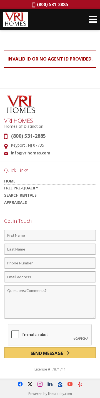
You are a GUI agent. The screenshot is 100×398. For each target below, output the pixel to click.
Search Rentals (20, 195)
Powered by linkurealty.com (50, 393)
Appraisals (15, 202)
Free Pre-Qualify (21, 188)
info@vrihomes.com (30, 153)
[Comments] (50, 318)
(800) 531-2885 (51, 4)
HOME (9, 181)
